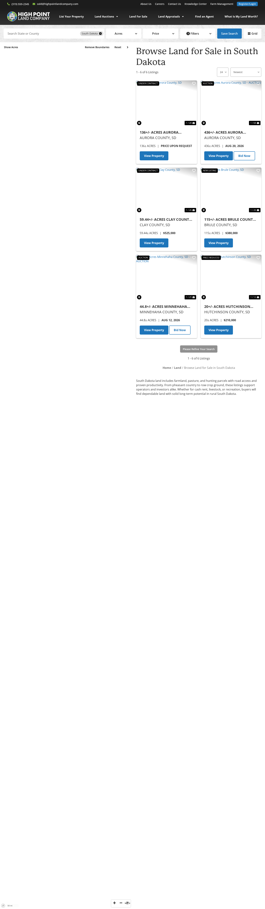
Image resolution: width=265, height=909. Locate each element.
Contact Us (174, 4)
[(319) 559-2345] (8, 4)
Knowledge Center (196, 4)
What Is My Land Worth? (241, 16)
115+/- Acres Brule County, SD (230, 219)
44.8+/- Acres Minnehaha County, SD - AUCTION (163, 306)
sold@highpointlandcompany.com (57, 4)
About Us (145, 4)
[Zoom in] (114, 903)
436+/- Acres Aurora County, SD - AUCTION (225, 132)
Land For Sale (138, 16)
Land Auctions (104, 16)
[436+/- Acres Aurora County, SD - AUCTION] (231, 103)
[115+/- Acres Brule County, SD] (231, 190)
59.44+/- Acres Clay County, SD (166, 219)
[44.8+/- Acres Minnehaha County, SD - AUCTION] (166, 277)
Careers (159, 4)
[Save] (194, 83)
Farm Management (221, 4)
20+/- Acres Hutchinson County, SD (227, 306)
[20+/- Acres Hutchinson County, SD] (231, 277)
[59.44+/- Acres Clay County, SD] (166, 190)
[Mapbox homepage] (3, 906)
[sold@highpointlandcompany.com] (34, 4)
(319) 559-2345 (20, 4)
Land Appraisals (169, 16)
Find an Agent (204, 16)
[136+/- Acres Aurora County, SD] (166, 103)
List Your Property (71, 16)
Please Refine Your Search (199, 349)
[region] (66, 475)
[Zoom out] (121, 903)
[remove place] (100, 33)
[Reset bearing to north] (127, 903)
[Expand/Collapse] (127, 47)
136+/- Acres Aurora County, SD (159, 132)
